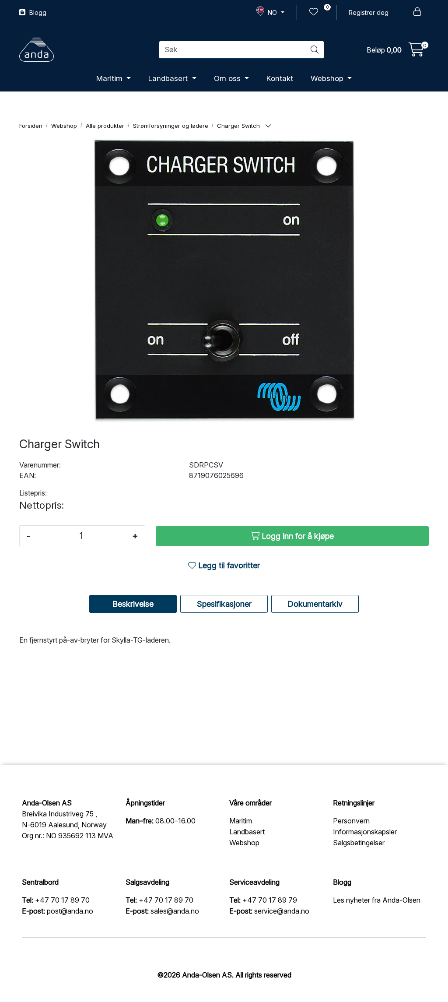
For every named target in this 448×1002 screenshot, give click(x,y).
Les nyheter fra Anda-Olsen (376, 900)
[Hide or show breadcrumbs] (268, 126)
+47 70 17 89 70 (62, 900)
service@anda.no (281, 911)
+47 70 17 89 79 (269, 900)
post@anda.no (70, 911)
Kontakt (279, 78)
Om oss (228, 78)
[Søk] (314, 50)
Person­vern (351, 820)
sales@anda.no (174, 911)
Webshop (328, 78)
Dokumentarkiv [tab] (315, 603)
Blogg (37, 12)
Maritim (110, 78)
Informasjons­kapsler (365, 831)
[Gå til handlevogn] (416, 52)
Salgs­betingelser (359, 842)
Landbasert (169, 78)
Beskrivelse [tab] (133, 603)
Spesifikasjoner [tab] (224, 603)
